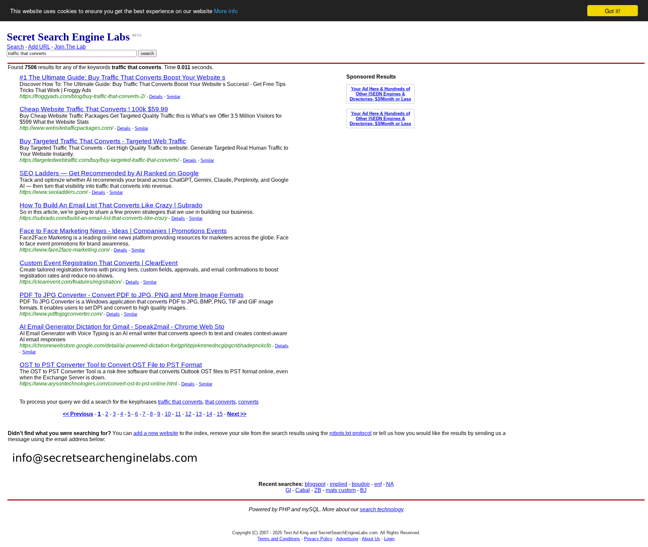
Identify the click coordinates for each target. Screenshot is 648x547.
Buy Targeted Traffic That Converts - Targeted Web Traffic (103, 141)
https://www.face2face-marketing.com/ (65, 250)
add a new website (155, 433)
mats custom (341, 490)
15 (220, 414)
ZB (317, 490)
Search (15, 47)
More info (226, 11)
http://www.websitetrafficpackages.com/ (66, 128)
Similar (173, 96)
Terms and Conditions (279, 538)
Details (156, 96)
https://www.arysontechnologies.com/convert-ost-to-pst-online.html (98, 383)
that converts (220, 402)
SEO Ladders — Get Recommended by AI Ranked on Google (109, 173)
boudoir (361, 484)
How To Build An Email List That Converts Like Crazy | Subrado (111, 205)
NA (390, 484)
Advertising (347, 538)
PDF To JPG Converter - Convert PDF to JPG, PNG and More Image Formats (132, 294)
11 (178, 414)
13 (199, 414)
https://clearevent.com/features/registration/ (71, 282)
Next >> (236, 414)
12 (188, 414)
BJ (363, 490)
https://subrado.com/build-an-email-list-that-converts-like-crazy (93, 218)
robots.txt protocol (350, 433)
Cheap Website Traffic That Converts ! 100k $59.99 (94, 109)
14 (209, 414)
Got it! (612, 10)
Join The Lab (70, 47)
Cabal (302, 490)
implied (338, 484)
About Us (371, 538)
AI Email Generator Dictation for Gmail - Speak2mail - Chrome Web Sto (122, 326)
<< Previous (78, 414)
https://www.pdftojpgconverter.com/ (61, 314)
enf (378, 484)
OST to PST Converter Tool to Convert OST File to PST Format (111, 364)
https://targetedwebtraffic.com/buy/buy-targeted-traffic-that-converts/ (99, 160)
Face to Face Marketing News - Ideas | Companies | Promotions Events (123, 230)
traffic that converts (180, 402)
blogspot (315, 484)
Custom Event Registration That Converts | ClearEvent (99, 262)
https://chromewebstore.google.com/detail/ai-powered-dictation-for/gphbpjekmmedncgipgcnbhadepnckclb (145, 345)
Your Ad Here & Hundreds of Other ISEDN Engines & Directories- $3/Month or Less (380, 94)
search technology (382, 509)
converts (248, 402)
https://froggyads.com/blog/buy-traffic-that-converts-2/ (82, 96)
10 (168, 414)
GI (288, 490)
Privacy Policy (318, 538)
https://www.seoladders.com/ (54, 192)
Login (389, 538)
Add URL (39, 47)
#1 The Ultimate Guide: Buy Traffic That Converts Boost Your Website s (122, 77)
